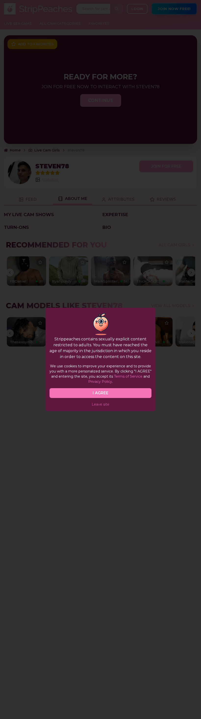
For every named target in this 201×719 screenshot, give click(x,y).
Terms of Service (128, 376)
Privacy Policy (100, 381)
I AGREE (100, 393)
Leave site (100, 404)
